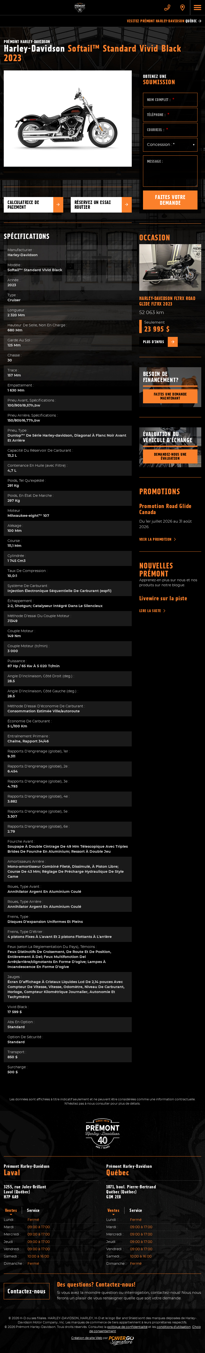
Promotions (159, 492)
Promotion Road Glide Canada (165, 509)
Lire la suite (150, 611)
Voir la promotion (155, 539)
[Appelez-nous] (167, 7)
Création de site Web (86, 1337)
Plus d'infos (153, 341)
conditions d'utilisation (174, 1326)
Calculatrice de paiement (23, 205)
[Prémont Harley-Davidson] (80, 7)
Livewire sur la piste (163, 598)
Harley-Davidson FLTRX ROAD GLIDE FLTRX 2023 (167, 301)
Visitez (162, 21)
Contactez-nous (27, 1291)
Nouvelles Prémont (156, 570)
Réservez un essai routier (92, 205)
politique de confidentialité (127, 1326)
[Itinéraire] (182, 7)
